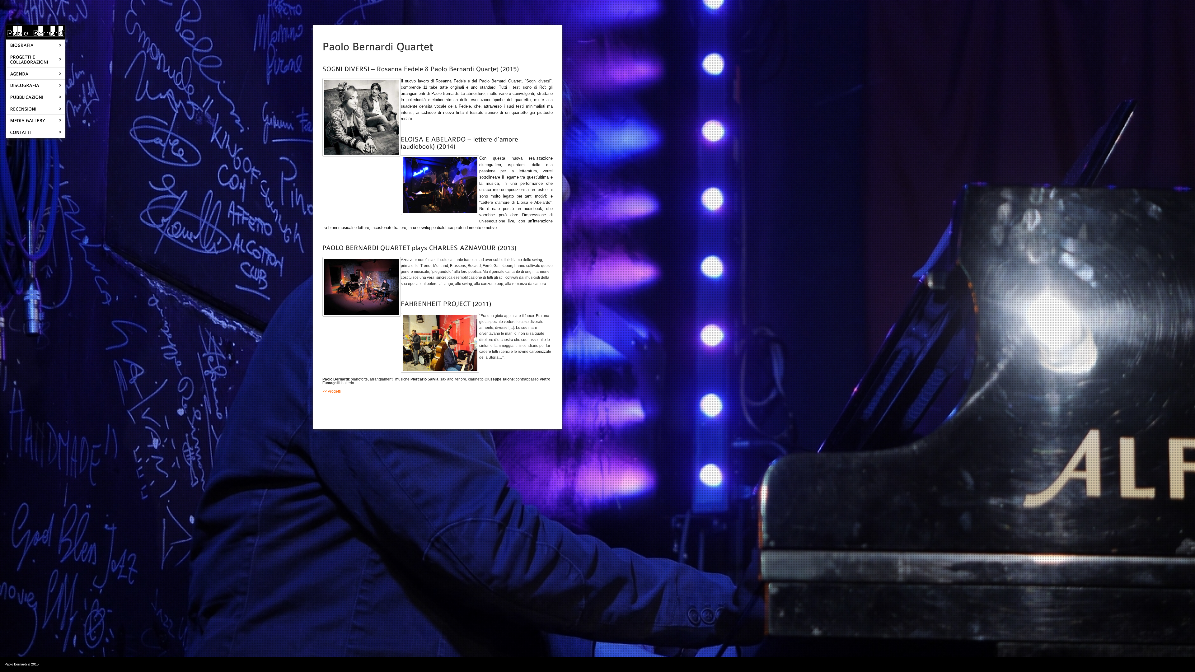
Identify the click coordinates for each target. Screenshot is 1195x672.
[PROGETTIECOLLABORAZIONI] (29, 59)
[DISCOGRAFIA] (24, 85)
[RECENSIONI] (23, 108)
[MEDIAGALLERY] (27, 120)
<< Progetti (331, 391)
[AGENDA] (19, 73)
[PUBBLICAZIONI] (26, 96)
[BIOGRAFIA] (22, 45)
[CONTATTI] (20, 131)
